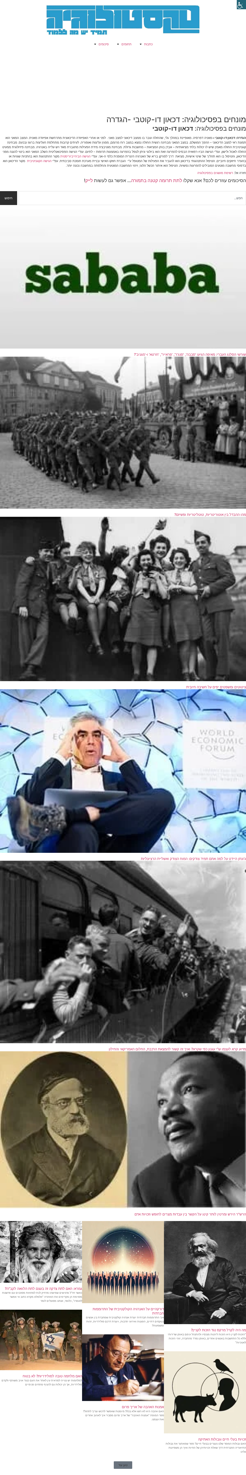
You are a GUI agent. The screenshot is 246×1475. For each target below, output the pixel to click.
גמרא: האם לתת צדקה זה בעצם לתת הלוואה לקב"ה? (43, 1289)
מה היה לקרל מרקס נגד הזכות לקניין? (218, 1330)
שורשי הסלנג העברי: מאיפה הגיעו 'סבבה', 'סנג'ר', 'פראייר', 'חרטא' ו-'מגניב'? (190, 354)
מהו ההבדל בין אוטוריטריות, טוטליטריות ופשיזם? (210, 515)
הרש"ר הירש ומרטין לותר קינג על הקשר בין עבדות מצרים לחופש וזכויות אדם (190, 1214)
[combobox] (132, 198)
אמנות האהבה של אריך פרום (143, 1407)
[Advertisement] (123, 82)
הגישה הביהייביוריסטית (75, 156)
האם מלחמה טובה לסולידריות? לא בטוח (52, 1376)
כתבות (148, 44)
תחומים (126, 44)
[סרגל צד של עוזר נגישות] (241, 4)
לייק (89, 180)
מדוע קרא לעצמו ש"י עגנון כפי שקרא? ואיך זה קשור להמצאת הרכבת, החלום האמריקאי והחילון (177, 1049)
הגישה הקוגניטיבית (39, 161)
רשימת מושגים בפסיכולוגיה (215, 173)
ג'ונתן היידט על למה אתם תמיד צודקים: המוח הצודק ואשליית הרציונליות (193, 859)
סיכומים (104, 44)
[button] (123, 1465)
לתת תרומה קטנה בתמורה (156, 180)
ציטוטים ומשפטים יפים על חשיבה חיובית (216, 687)
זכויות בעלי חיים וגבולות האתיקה (222, 1439)
